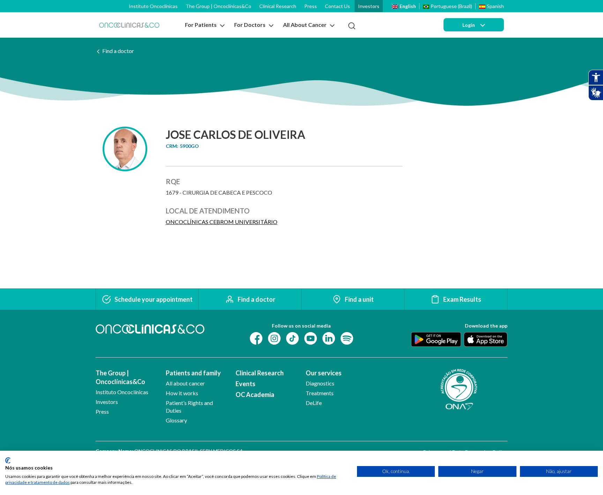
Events (245, 384)
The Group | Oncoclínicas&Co (218, 6)
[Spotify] (347, 338)
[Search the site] (352, 26)
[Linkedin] (328, 338)
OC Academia (255, 394)
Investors (368, 6)
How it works (182, 393)
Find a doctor (118, 50)
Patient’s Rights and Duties (189, 406)
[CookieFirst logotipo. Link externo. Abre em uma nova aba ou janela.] (7, 460)
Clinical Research (277, 6)
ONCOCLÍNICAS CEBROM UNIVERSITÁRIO (221, 221)
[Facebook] (256, 338)
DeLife (314, 402)
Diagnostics (320, 383)
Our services (324, 373)
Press (310, 6)
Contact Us (337, 6)
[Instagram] (274, 338)
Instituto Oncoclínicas (153, 6)
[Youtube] (310, 338)
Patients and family (193, 373)
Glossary (176, 420)
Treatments (320, 393)
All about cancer (185, 383)
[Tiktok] (292, 338)
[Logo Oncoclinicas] (129, 25)
